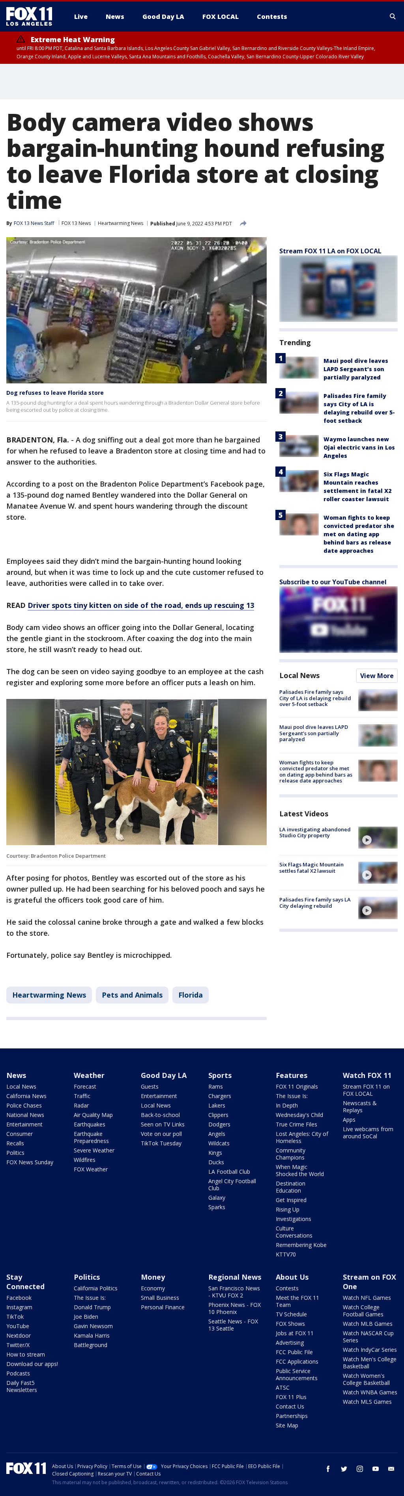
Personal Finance (163, 1307)
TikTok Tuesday (161, 1143)
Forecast (85, 1086)
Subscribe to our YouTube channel (333, 582)
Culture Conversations (294, 1232)
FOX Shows (290, 1323)
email (391, 1469)
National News (25, 1115)
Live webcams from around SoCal (368, 1132)
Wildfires (84, 1159)
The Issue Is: (292, 1096)
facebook (328, 1469)
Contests (287, 1288)
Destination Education (290, 1187)
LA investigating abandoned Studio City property (315, 832)
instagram (360, 1469)
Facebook (19, 1297)
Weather (89, 1075)
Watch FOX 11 (367, 1075)
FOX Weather (91, 1169)
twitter (344, 1469)
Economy (153, 1288)
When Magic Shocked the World (300, 1170)
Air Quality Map (93, 1115)
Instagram (19, 1307)
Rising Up (287, 1209)
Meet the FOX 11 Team (297, 1301)
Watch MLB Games (368, 1323)
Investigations (293, 1219)
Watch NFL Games (367, 1297)
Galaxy (216, 1197)
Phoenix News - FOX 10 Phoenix (234, 1308)
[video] (378, 838)
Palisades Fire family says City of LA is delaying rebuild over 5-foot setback (315, 698)
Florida (190, 995)
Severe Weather (94, 1150)
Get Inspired (291, 1200)
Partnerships (292, 1416)
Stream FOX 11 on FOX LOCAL (366, 1090)
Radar (81, 1105)
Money (153, 1277)
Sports (220, 1075)
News (16, 1075)
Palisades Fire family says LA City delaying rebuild (315, 902)
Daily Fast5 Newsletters (21, 1386)
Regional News (234, 1277)
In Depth (287, 1105)
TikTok (15, 1316)
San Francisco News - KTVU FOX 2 (234, 1291)
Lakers (216, 1105)
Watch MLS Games (367, 1401)
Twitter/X (18, 1345)
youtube (375, 1469)
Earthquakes (89, 1124)
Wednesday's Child (299, 1115)
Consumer (19, 1133)
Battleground (90, 1345)
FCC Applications (297, 1361)
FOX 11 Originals (297, 1086)
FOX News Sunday (29, 1162)
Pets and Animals (132, 995)
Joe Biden (86, 1316)
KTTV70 (286, 1254)
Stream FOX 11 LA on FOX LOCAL (330, 251)
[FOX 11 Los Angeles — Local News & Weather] (32, 16)
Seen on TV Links (163, 1124)
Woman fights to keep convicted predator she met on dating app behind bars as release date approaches (359, 534)
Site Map (287, 1425)
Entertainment (24, 1124)
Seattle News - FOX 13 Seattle (233, 1325)
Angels (216, 1133)
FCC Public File (294, 1352)
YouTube (17, 1326)
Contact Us (290, 1406)
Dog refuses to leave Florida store (55, 392)
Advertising (290, 1342)
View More (377, 675)
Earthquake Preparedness (91, 1137)
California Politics (96, 1288)
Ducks (216, 1162)
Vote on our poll (161, 1133)
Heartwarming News (120, 223)
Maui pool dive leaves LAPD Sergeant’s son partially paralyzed (356, 369)
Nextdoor (18, 1335)
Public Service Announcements (297, 1374)
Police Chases (24, 1105)
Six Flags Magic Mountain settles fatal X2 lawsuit (311, 867)
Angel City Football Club (232, 1184)
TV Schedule (291, 1314)
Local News (299, 675)
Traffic (82, 1096)
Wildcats (219, 1143)
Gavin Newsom (93, 1326)
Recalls (15, 1143)
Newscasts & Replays (360, 1106)
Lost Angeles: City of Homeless (302, 1137)
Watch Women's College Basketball (366, 1379)
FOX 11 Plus (291, 1397)
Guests (150, 1086)
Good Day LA (164, 1075)
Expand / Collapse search (393, 16)
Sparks (216, 1207)
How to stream (25, 1354)
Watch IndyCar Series (370, 1349)
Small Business (160, 1297)
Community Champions (290, 1154)
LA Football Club (229, 1171)
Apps (349, 1119)
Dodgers (219, 1124)
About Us (292, 1277)
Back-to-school (160, 1115)
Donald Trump (92, 1307)
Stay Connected (25, 1281)
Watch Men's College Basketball (370, 1362)
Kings (215, 1152)
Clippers (218, 1115)
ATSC (283, 1387)
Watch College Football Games (363, 1310)
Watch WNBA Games (370, 1392)
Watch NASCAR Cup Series (368, 1336)
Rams (215, 1086)
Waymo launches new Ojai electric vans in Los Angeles (359, 447)
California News (26, 1096)
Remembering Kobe (301, 1245)
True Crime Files (296, 1124)
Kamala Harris (92, 1335)
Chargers (219, 1096)
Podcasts (18, 1373)
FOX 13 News (76, 223)
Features (291, 1075)
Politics (15, 1152)
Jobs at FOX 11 (295, 1333)
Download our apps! (32, 1364)
